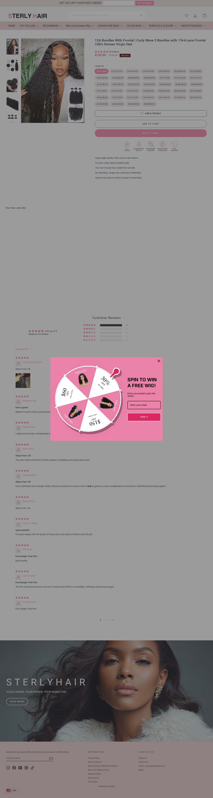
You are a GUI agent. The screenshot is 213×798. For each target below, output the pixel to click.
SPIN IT (144, 417)
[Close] (159, 361)
